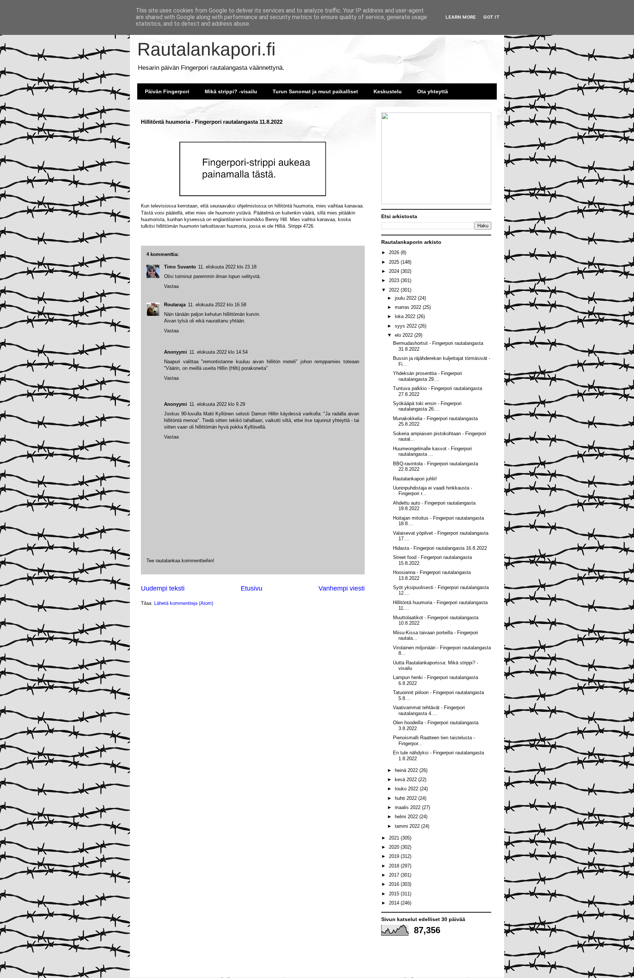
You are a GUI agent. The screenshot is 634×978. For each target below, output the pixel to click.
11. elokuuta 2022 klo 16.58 (217, 304)
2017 (395, 875)
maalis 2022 (408, 807)
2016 (395, 884)
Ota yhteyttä (432, 91)
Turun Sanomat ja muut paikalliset (315, 91)
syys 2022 (406, 326)
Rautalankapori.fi (206, 49)
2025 (395, 262)
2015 (395, 893)
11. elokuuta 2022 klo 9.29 (217, 404)
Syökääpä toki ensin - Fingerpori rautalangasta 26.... (427, 406)
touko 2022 (407, 788)
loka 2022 (406, 316)
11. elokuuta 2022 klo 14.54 (218, 352)
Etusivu (251, 588)
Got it (491, 17)
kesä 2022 (406, 779)
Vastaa (171, 437)
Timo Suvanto (180, 267)
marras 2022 (409, 307)
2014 (395, 903)
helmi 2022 (407, 816)
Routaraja (175, 304)
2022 (395, 290)
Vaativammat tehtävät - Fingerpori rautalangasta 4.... (429, 710)
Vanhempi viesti (341, 588)
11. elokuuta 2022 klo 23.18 (227, 267)
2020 (395, 847)
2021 (395, 838)
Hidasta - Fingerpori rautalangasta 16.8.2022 (440, 548)
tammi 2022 (408, 826)
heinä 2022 (407, 770)
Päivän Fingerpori (167, 91)
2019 (395, 856)
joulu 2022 (406, 298)
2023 (395, 280)
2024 (395, 271)
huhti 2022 (406, 798)
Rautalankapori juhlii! (415, 478)
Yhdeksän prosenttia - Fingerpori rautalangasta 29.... (427, 376)
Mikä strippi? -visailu (231, 91)
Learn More (460, 17)
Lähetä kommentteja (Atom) (183, 603)
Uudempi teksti (163, 588)
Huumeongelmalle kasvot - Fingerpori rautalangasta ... (432, 451)
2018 (395, 866)
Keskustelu (388, 91)
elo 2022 (404, 335)
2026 (395, 252)
